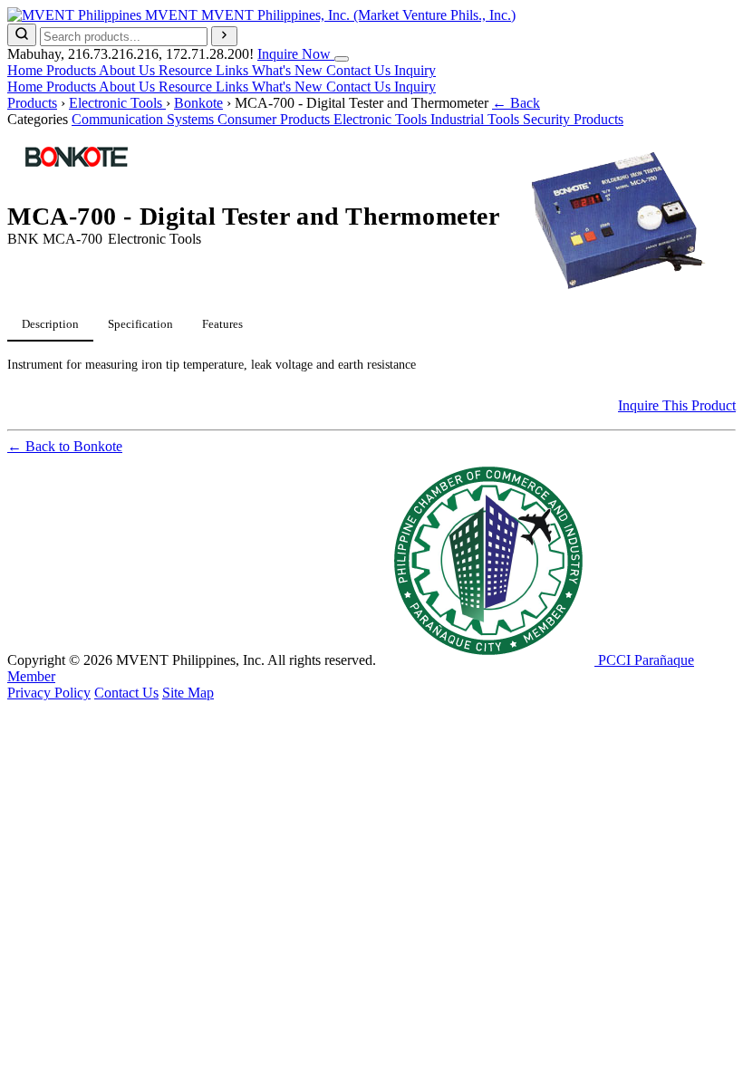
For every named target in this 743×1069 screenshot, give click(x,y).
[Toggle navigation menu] (341, 59)
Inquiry (415, 70)
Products (72, 70)
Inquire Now (295, 54)
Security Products (573, 119)
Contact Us (360, 70)
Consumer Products (275, 119)
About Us (129, 70)
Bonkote (198, 103)
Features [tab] (222, 324)
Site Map (188, 692)
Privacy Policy (49, 692)
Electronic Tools (117, 103)
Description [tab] (50, 324)
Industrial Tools (476, 119)
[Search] (21, 35)
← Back (516, 103)
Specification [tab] (140, 324)
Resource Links (205, 70)
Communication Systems (144, 119)
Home (26, 70)
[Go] (224, 36)
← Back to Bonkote (64, 446)
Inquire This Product (677, 405)
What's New (289, 70)
